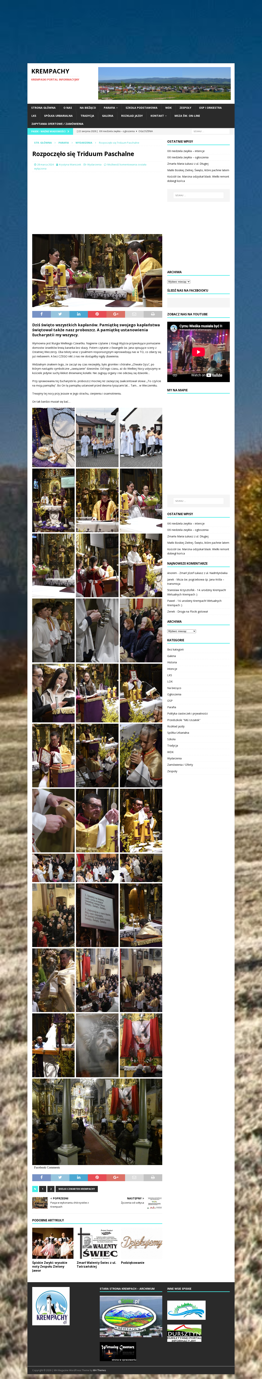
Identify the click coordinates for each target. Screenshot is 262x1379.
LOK (170, 681)
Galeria (107, 116)
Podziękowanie (132, 1263)
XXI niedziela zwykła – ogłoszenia (187, 157)
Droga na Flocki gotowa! (192, 611)
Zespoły (185, 107)
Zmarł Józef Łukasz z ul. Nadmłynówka (203, 573)
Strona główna (43, 107)
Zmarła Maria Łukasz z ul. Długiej (187, 163)
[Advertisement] (131, 31)
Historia (172, 662)
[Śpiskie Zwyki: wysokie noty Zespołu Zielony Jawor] (52, 1243)
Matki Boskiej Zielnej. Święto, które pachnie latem (198, 170)
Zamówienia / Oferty (180, 764)
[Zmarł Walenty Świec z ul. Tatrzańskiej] (97, 1243)
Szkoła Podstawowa (141, 107)
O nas (67, 107)
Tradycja (87, 116)
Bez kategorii (175, 649)
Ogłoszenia (174, 694)
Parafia (109, 107)
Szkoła (171, 739)
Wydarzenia (94, 164)
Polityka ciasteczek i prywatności (187, 713)
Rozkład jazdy (132, 116)
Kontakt (157, 116)
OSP (170, 700)
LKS (33, 116)
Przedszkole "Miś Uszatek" (183, 720)
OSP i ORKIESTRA (210, 107)
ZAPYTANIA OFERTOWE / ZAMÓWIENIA (57, 124)
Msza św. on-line (187, 116)
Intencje (172, 669)
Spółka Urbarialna (58, 116)
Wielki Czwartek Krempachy (76, 1189)
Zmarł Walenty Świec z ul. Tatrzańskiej (96, 1265)
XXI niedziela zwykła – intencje (186, 151)
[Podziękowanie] (141, 1243)
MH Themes (99, 1370)
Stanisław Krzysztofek (180, 590)
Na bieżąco (88, 107)
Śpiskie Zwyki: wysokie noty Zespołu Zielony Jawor (49, 1267)
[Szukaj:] (210, 131)
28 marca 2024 (45, 164)
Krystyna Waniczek (70, 164)
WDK (168, 107)
